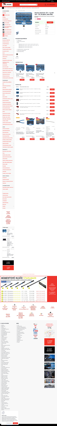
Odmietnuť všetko (9, 423)
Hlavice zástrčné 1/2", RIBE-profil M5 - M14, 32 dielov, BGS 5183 (40, 74)
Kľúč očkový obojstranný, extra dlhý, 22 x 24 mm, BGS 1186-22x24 (10, 254)
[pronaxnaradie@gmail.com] (48, 327)
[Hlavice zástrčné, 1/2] (17, 33)
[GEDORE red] (35, 335)
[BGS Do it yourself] (35, 327)
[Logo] (7, 5)
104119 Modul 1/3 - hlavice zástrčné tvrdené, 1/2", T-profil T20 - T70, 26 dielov (30, 103)
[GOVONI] (35, 338)
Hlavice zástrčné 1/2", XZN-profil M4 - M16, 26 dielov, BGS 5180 (20, 74)
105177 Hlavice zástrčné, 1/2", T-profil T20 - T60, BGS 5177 (27, 110)
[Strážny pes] (53, 22)
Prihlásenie (49, 0)
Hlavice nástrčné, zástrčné (21, 10)
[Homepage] (3, 8)
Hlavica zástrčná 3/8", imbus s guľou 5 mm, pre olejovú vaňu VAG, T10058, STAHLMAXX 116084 (50, 134)
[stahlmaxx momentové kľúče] (23, 276)
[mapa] (50, 311)
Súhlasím (15, 423)
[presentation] (16, 20)
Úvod (16, 10)
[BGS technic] (35, 325)
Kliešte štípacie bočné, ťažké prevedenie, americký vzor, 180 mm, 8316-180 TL (20, 133)
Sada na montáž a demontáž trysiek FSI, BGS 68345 (10, 234)
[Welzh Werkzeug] (35, 330)
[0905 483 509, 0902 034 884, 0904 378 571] (50, 327)
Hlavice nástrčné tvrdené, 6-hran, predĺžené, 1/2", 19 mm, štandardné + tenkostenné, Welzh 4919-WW (10, 244)
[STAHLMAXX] (35, 329)
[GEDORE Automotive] (35, 332)
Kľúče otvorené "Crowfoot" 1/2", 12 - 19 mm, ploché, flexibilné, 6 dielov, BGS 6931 (30, 132)
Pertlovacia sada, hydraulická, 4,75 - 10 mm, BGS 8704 (40, 131)
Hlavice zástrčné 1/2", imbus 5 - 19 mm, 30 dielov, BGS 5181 (30, 74)
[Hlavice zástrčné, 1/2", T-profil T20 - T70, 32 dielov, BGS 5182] (24, 20)
